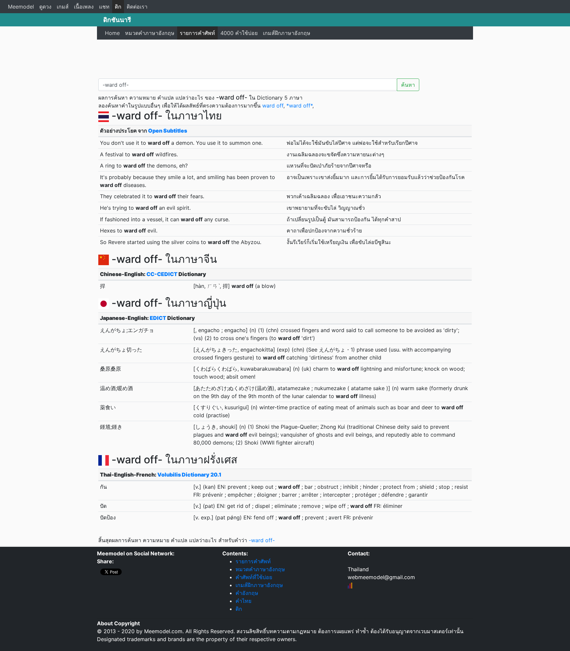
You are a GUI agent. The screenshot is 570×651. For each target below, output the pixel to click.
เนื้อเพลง (84, 6)
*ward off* (299, 105)
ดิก (118, 6)
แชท (104, 6)
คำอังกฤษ (247, 593)
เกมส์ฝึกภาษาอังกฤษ (286, 33)
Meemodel (21, 6)
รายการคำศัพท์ (197, 33)
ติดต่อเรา (137, 6)
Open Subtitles (167, 130)
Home (112, 33)
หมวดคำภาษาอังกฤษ (149, 33)
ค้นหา (408, 84)
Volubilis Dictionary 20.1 (189, 474)
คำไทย (243, 601)
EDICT (158, 318)
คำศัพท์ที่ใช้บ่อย (254, 577)
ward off (272, 105)
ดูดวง (45, 6)
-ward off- (262, 540)
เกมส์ (63, 6)
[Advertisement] (285, 58)
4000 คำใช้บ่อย (239, 33)
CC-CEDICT (161, 274)
